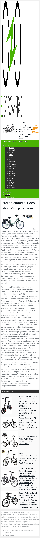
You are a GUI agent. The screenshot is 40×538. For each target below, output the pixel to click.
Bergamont (14, 164)
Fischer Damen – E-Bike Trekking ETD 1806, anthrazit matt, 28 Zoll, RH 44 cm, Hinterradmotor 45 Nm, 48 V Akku (25, 129)
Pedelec (8, 192)
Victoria (12, 187)
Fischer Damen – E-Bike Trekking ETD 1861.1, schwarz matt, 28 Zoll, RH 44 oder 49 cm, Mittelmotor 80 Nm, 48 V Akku (28, 424)
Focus (11, 169)
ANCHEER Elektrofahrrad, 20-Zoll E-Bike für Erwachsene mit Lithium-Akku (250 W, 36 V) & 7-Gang (28, 458)
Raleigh (12, 150)
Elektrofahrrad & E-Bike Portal (15, 141)
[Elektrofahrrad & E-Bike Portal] (11, 116)
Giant (11, 148)
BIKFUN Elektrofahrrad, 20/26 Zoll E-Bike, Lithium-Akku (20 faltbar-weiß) (28, 440)
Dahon (12, 162)
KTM (11, 152)
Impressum (9, 535)
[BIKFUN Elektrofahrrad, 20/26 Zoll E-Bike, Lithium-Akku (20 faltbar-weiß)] (9, 448)
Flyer (11, 155)
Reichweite (9, 197)
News (7, 145)
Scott (11, 180)
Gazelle (12, 173)
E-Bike (7, 194)
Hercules (12, 176)
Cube (11, 157)
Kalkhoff (12, 159)
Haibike (12, 185)
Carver (12, 171)
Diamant (12, 166)
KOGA (11, 183)
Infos (7, 190)
